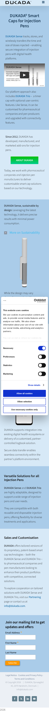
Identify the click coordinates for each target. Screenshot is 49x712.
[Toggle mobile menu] (43, 2)
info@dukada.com (14, 606)
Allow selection (24, 401)
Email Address (13, 632)
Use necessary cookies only (24, 409)
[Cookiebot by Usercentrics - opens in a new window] (34, 300)
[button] (24, 233)
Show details (34, 385)
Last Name (10, 652)
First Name (12, 643)
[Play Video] (24, 75)
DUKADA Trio (23, 96)
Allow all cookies (24, 393)
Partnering (35, 597)
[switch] (42, 357)
